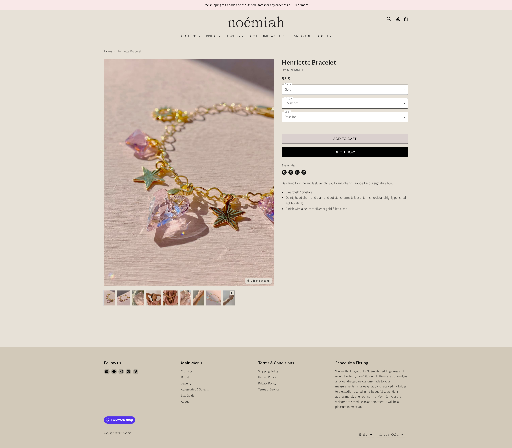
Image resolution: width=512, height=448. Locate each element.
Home (108, 52)
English (363, 434)
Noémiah (295, 70)
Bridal (212, 36)
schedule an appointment (367, 402)
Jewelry (233, 36)
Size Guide (302, 36)
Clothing (189, 36)
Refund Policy (267, 377)
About (323, 36)
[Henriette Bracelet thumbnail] (229, 298)
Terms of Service (268, 389)
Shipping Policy (268, 371)
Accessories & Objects (268, 36)
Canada (389, 434)
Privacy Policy (267, 383)
